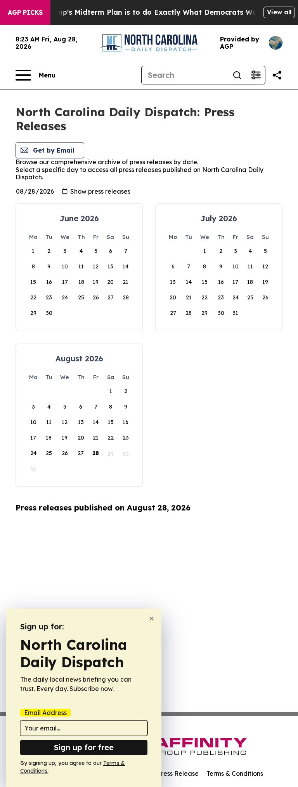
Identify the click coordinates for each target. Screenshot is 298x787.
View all (279, 12)
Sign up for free (84, 747)
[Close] (151, 618)
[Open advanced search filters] (255, 75)
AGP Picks (25, 12)
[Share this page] (277, 75)
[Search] (237, 75)
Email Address (45, 713)
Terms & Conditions (234, 773)
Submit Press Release (167, 773)
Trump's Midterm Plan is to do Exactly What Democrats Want (154, 12)
